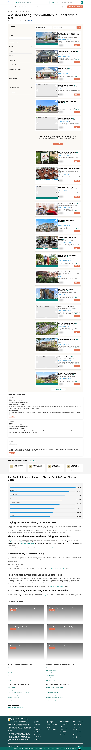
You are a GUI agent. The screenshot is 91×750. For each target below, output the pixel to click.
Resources (36, 727)
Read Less (32, 460)
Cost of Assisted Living (17, 647)
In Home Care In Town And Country (55, 687)
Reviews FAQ (63, 731)
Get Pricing (77, 45)
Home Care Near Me (78, 731)
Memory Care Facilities (13, 697)
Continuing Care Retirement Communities (18, 692)
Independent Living (13, 695)
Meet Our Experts (64, 723)
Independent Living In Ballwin (53, 695)
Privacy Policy (37, 734)
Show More (58, 389)
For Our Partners (51, 729)
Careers (62, 733)
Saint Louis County (50, 667)
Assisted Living (17, 11)
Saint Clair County (50, 680)
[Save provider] (56, 33)
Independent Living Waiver (26, 543)
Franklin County (50, 675)
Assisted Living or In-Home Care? (20, 628)
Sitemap (36, 731)
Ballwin (10, 667)
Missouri (23, 11)
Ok (79, 748)
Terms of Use (19, 739)
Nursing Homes (12, 700)
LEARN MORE (77, 42)
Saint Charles (11, 675)
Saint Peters (11, 677)
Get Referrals (50, 727)
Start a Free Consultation (75, 6)
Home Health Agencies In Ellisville (54, 697)
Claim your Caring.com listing (16, 707)
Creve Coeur (11, 672)
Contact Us (62, 734)
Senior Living (10, 11)
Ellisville (10, 670)
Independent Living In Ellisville (53, 700)
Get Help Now (58, 143)
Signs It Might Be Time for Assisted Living (22, 609)
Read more (12, 416)
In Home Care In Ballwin (52, 690)
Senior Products (38, 729)
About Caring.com (64, 721)
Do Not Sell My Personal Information (37, 738)
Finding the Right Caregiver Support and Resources (64, 609)
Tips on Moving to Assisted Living (59, 647)
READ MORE (30, 20)
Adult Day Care (11, 690)
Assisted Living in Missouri (49, 548)
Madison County (50, 677)
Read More (13, 610)
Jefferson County (50, 672)
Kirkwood (10, 680)
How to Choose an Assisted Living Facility (61, 628)
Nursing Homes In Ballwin (52, 692)
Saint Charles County (51, 670)
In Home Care (11, 687)
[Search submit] (79, 27)
